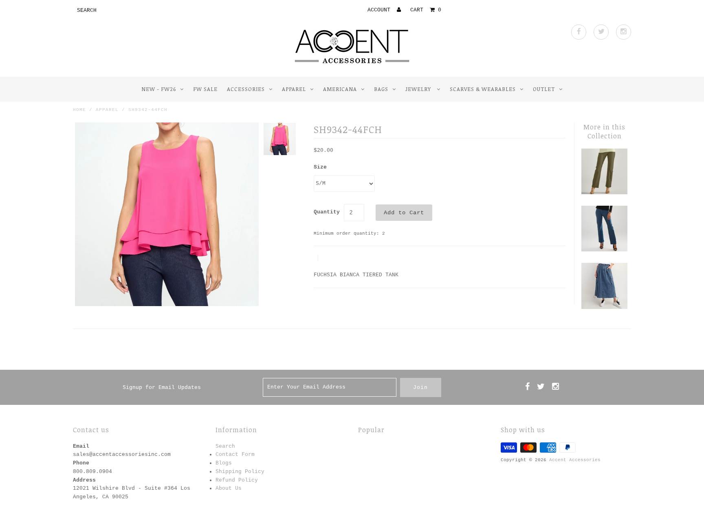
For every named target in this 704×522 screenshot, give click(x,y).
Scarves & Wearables (483, 89)
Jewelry (419, 89)
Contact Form (235, 454)
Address (84, 480)
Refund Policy (237, 480)
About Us (229, 488)
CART (425, 10)
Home (79, 109)
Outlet (544, 89)
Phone (81, 463)
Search (225, 446)
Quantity (327, 212)
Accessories (246, 89)
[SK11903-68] (604, 307)
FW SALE (205, 89)
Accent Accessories (575, 460)
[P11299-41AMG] (604, 193)
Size (320, 167)
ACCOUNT (380, 10)
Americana (340, 89)
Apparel (294, 89)
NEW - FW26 (158, 89)
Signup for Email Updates (162, 387)
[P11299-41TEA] (604, 250)
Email (81, 446)
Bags (381, 89)
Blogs (224, 463)
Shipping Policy (240, 472)
